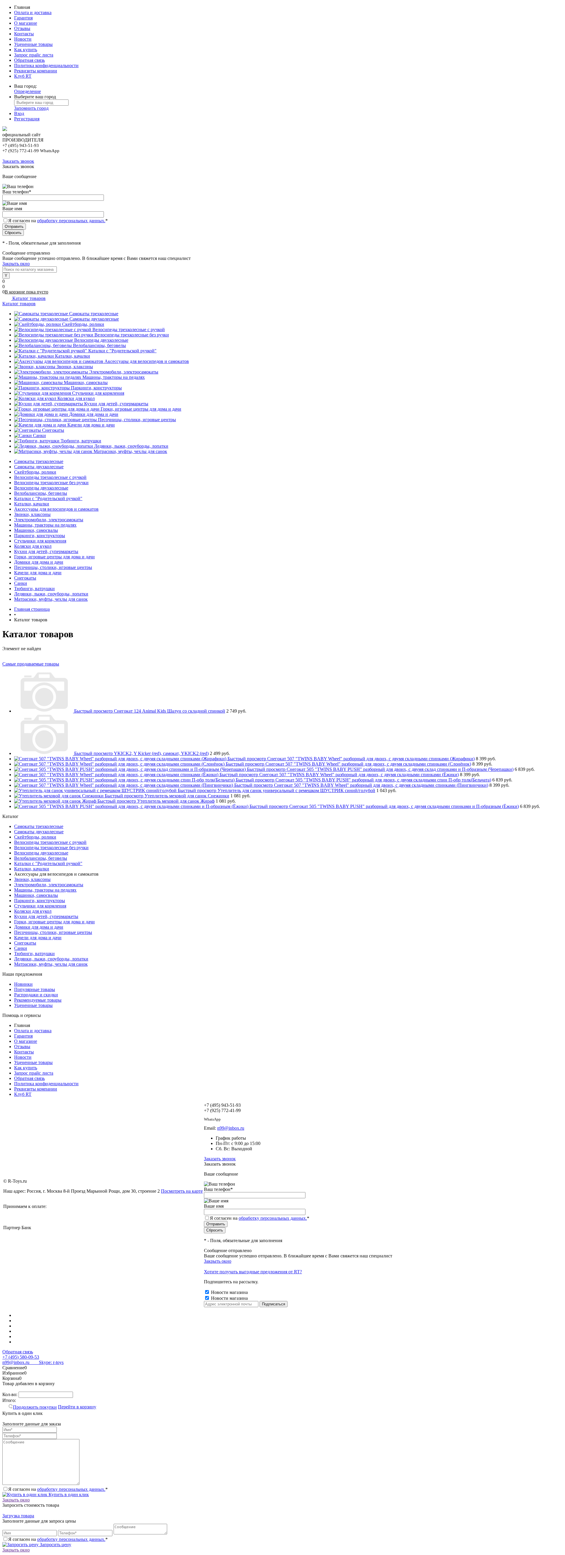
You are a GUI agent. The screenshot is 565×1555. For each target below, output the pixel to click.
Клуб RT (22, 76)
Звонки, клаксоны (74, 366)
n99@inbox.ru (230, 1128)
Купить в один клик (68, 1494)
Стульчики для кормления (98, 393)
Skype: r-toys (46, 1362)
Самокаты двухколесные (94, 318)
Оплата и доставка (32, 12)
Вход (19, 113)
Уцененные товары (33, 44)
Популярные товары (34, 989)
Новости (22, 39)
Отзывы (22, 28)
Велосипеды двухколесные (101, 340)
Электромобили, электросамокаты (123, 371)
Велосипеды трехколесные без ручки (131, 334)
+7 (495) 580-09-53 (20, 1357)
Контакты (24, 33)
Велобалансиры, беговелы (99, 345)
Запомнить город (31, 108)
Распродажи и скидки (36, 994)
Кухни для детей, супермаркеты (116, 403)
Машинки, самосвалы (86, 382)
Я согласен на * (58, 1489)
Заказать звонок (18, 161)
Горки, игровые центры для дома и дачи (141, 408)
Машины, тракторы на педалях (113, 377)
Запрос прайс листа (33, 54)
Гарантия (23, 17)
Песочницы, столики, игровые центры (137, 419)
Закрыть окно (16, 263)
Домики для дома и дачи (93, 414)
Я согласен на (58, 220)
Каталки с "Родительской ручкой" (122, 350)
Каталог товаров (28, 298)
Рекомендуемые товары (38, 1000)
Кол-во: (10, 1394)
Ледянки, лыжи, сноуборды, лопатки (131, 446)
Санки (39, 435)
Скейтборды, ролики (83, 324)
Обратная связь (29, 60)
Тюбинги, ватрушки (81, 440)
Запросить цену (55, 1544)
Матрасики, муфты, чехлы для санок (130, 451)
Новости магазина (229, 1292)
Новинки (23, 984)
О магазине (25, 23)
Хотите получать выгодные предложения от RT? (253, 1271)
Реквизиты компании (35, 70)
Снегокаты (53, 430)
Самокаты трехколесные (93, 313)
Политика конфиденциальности (46, 65)
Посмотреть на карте (182, 1191)
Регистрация (26, 118)
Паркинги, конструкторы (96, 387)
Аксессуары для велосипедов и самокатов (146, 361)
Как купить (25, 49)
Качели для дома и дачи (91, 424)
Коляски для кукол (76, 398)
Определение (27, 91)
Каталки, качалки (72, 356)
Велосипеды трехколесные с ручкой (128, 329)
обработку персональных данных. (71, 220)
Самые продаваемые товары (30, 663)
